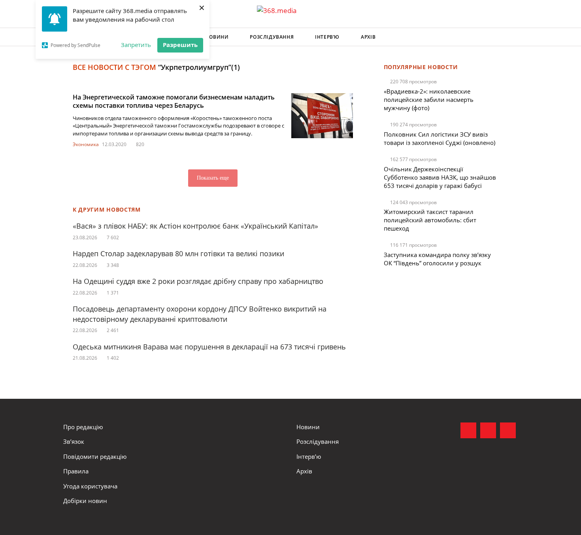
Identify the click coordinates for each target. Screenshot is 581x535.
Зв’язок (73, 441)
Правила (76, 471)
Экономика (86, 144)
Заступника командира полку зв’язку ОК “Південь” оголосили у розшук (437, 259)
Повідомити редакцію (94, 456)
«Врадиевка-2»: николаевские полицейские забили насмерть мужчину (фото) (428, 99)
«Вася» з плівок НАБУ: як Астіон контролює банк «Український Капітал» (195, 226)
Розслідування (272, 37)
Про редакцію (83, 427)
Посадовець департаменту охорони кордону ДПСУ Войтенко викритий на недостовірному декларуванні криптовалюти (199, 313)
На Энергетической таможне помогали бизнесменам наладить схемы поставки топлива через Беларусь (174, 101)
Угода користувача (90, 486)
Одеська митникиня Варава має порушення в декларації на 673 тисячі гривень (209, 346)
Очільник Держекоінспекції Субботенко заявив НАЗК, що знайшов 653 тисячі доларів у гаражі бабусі (440, 177)
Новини (217, 37)
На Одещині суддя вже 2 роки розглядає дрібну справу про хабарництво (198, 281)
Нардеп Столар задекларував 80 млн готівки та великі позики (178, 253)
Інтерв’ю (327, 37)
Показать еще (213, 178)
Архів (368, 37)
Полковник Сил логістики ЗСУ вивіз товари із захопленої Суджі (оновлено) (439, 138)
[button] (510, 37)
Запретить (136, 45)
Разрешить (180, 45)
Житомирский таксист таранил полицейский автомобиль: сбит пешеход (430, 220)
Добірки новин (85, 501)
